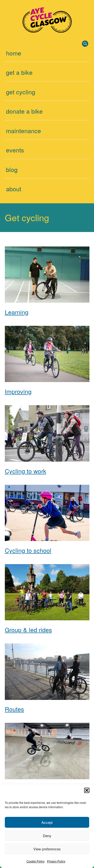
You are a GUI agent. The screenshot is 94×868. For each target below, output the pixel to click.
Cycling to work (25, 470)
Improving (18, 391)
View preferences (47, 848)
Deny (47, 835)
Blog (12, 169)
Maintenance (23, 130)
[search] (85, 44)
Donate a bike (24, 111)
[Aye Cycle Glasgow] (47, 30)
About (13, 188)
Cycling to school (28, 550)
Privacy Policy (56, 861)
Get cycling (20, 91)
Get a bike (19, 72)
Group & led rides (28, 629)
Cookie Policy (36, 861)
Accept (47, 822)
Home (13, 52)
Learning (16, 312)
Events (15, 149)
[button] (86, 790)
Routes (14, 708)
